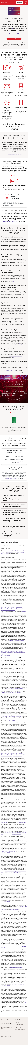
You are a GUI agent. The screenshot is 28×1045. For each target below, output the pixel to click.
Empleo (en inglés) (18, 1027)
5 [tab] (17, 412)
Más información (14, 399)
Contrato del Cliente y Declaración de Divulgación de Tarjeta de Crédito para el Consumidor (14, 908)
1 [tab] (11, 175)
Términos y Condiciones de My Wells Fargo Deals (15, 898)
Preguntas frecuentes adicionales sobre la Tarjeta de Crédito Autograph (15, 534)
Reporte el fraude (18, 1019)
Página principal (18, 1031)
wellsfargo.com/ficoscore (20, 345)
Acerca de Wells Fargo (19, 1024)
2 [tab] (13, 175)
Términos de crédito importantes (8, 370)
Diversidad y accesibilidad (20, 1029)
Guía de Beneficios (13, 795)
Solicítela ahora (14, 38)
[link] (4, 2)
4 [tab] (16, 175)
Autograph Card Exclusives (15, 356)
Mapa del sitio (17, 1022)
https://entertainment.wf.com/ (16, 967)
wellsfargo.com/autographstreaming (16, 640)
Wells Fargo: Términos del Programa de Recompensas (11, 716)
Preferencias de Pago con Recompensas (14, 669)
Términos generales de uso (6, 1031)
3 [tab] (14, 175)
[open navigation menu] (25, 2)
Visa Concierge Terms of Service (18, 984)
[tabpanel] (14, 425)
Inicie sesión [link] (19, 2)
